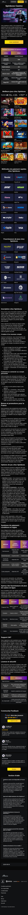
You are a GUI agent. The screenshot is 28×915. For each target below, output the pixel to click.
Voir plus (14, 769)
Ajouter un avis (14, 720)
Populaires (3, 94)
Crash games (16, 95)
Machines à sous (23, 95)
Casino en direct (10, 95)
